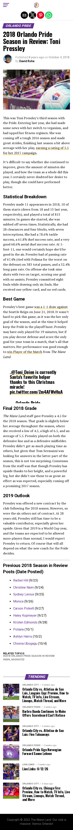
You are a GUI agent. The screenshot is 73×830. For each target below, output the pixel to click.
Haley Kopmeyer (25, 615)
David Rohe (26, 61)
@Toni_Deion (22, 372)
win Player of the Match (24, 352)
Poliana (18, 629)
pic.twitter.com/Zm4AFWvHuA (36, 391)
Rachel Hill (20, 580)
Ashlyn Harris (22, 636)
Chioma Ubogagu (25, 643)
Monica (18, 601)
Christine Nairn (23, 587)
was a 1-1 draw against (51, 307)
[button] (6, 5)
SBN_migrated (14, 659)
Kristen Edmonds (25, 622)
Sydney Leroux (23, 594)
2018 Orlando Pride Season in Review (30, 656)
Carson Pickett (23, 608)
